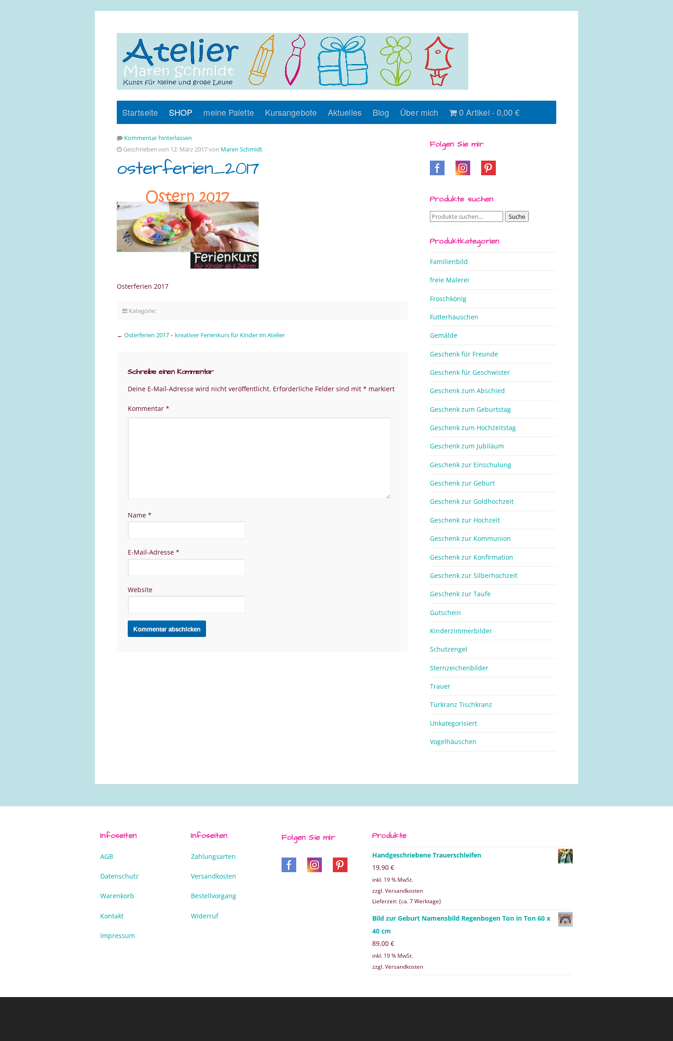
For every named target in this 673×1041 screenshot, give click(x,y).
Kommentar (148, 408)
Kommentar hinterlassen (158, 138)
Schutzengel (448, 649)
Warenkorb (117, 895)
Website (140, 589)
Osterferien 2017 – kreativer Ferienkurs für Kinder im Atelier (204, 335)
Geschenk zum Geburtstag (470, 409)
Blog (381, 112)
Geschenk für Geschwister (470, 372)
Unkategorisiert (453, 723)
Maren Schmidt (241, 149)
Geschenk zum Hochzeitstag (473, 427)
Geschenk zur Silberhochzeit (473, 575)
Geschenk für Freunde (464, 354)
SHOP (180, 112)
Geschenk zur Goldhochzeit (472, 501)
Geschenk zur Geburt (462, 483)
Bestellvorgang (213, 895)
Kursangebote (291, 112)
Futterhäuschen (454, 317)
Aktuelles (345, 112)
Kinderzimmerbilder (461, 630)
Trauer (440, 686)
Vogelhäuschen (453, 741)
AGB (106, 856)
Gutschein (445, 612)
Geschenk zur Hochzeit (465, 520)
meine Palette (228, 112)
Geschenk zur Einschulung (470, 464)
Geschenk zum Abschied (467, 390)
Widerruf (204, 916)
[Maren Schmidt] (292, 61)
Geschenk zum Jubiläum (467, 446)
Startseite (140, 112)
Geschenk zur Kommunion (470, 538)
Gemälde (443, 335)
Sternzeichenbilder (459, 667)
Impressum (117, 935)
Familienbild (449, 261)
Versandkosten (213, 876)
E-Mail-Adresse (153, 552)
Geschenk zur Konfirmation (471, 557)
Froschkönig (448, 298)
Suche (517, 216)
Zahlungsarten (213, 856)
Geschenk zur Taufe (460, 593)
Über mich (419, 112)
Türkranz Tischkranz (461, 704)
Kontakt (112, 916)
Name (140, 515)
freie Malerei (449, 279)
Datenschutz (119, 876)
